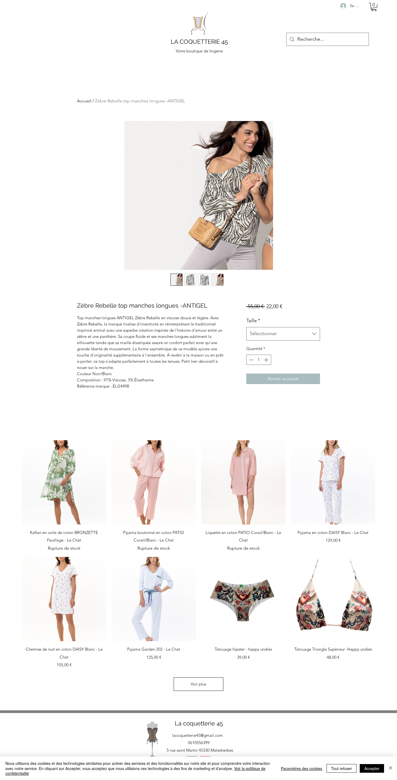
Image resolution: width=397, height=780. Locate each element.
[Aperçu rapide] (64, 482)
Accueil (84, 100)
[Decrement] (250, 360)
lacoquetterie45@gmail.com (197, 735)
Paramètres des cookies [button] (301, 768)
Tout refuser (341, 768)
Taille (253, 321)
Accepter (371, 768)
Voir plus (198, 684)
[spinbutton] (258, 360)
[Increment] (266, 360)
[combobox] (283, 334)
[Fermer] (390, 768)
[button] (374, 7)
